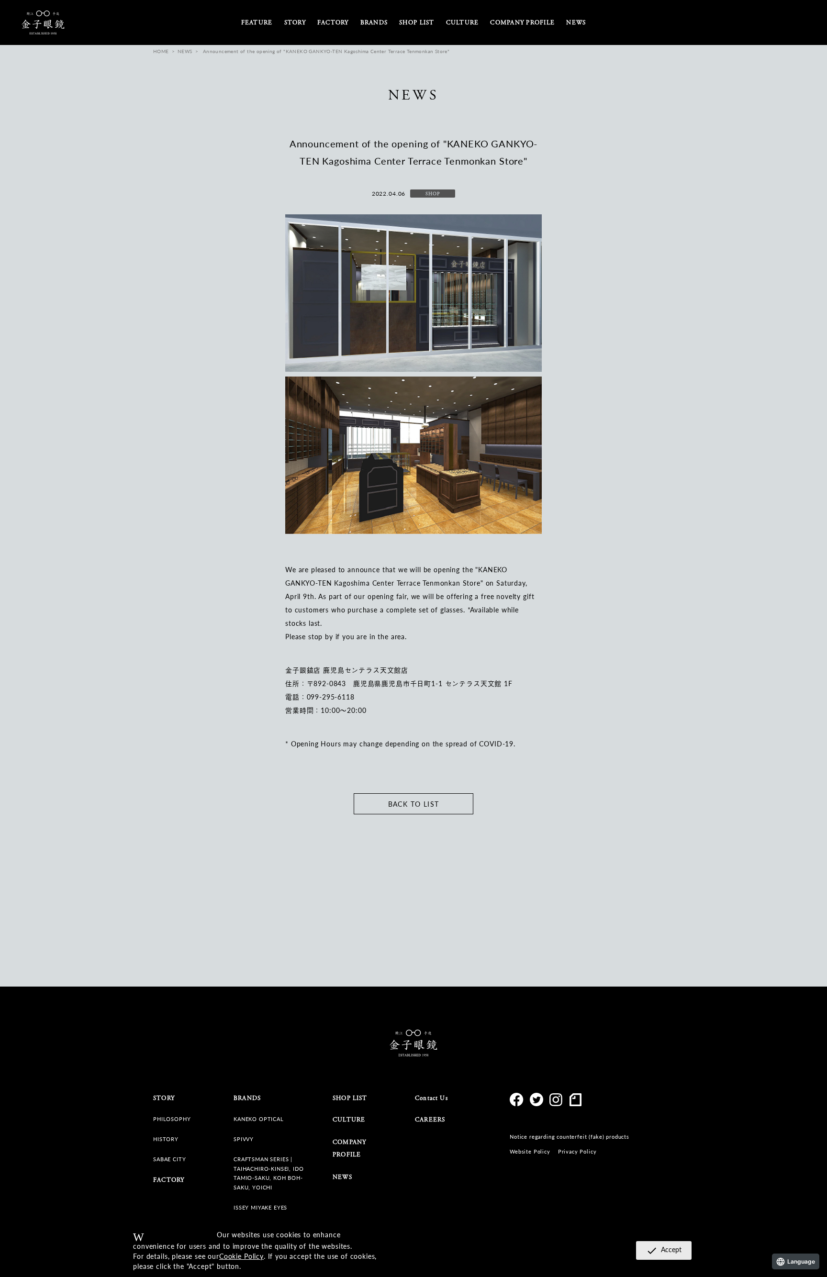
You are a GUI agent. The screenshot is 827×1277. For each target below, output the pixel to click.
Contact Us (431, 1098)
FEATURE (257, 23)
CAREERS (430, 1120)
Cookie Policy (241, 1256)
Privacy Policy (577, 1151)
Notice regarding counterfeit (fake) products (569, 1136)
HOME (161, 51)
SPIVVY (244, 1139)
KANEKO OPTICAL (259, 1118)
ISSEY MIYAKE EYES (260, 1207)
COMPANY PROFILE (522, 23)
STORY (295, 23)
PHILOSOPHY (171, 1118)
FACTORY (333, 23)
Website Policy (530, 1151)
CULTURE (349, 1120)
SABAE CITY (169, 1159)
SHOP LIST (416, 23)
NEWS (576, 23)
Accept (664, 1250)
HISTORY (166, 1139)
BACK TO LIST (413, 804)
